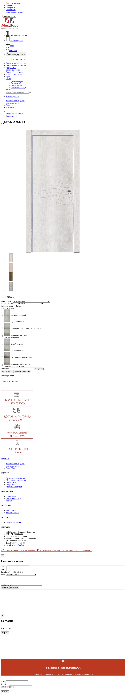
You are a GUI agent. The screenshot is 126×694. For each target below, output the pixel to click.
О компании (11, 496)
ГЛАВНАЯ (5, 459)
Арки (8, 76)
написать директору (52, 550)
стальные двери (16, 40)
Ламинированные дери (15, 478)
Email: (3, 569)
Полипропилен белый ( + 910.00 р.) (25, 328)
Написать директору (14, 12)
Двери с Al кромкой (14, 72)
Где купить (10, 7)
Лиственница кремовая (20, 364)
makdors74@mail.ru (20, 545)
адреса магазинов (10, 381)
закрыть (5, 587)
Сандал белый (16, 351)
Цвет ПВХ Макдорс (9, 308)
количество (5, 369)
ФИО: (3, 567)
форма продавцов (70, 550)
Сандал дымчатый (11, 337)
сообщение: (6, 585)
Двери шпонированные (16, 65)
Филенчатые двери (14, 74)
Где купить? (16, 83)
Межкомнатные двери (15, 101)
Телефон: (5, 572)
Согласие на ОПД (18, 88)
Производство (17, 81)
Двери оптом (16, 85)
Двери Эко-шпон (13, 484)
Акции (9, 501)
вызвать (5, 692)
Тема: (3, 574)
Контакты (10, 107)
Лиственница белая (18, 335)
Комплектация (7, 306)
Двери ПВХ (11, 68)
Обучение (86, 550)
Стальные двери (13, 103)
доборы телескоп (8, 304)
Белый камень (16, 344)
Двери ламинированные (16, 63)
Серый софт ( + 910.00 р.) (14, 366)
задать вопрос (7, 371)
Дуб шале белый (17, 322)
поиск (8, 90)
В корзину (39, 369)
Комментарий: (7, 687)
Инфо (8, 79)
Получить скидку (13, 3)
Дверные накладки (14, 487)
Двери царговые (13, 70)
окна (12, 46)
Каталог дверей (12, 96)
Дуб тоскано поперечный (21, 357)
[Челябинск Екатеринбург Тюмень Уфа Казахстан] (8, 16)
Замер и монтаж (12, 513)
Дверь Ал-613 (11, 116)
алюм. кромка (7, 301)
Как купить (11, 510)
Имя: (3, 682)
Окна (8, 105)
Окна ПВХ (10, 468)
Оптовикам (11, 10)
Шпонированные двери (16, 480)
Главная (9, 5)
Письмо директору (14, 522)
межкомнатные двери (18, 35)
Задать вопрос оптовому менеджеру (21, 550)
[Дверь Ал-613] (53, 252)
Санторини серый (18, 315)
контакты (13, 51)
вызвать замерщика (22, 371)
